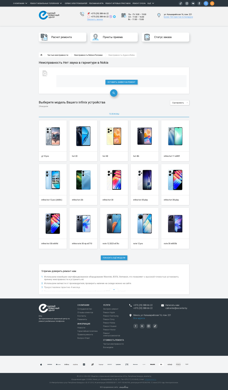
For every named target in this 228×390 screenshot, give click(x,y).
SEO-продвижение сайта (109, 387)
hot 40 (105, 156)
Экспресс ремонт (110, 309)
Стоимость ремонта (113, 340)
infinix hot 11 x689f (172, 156)
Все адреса (139, 318)
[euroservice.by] (41, 55)
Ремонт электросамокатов (111, 334)
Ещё (149, 3)
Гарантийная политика (87, 331)
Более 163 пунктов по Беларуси (178, 17)
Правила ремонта (85, 334)
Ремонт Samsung (110, 316)
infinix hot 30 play (140, 200)
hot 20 (74, 156)
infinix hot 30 (108, 200)
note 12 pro (138, 243)
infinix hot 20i (77, 200)
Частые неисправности (113, 344)
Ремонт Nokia (109, 323)
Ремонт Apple (109, 312)
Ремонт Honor (109, 330)
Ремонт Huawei (109, 326)
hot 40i (136, 156)
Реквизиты (82, 319)
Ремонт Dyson (139, 3)
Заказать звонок (95, 19)
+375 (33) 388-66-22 (100, 16)
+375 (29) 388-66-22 (100, 13)
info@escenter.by (150, 379)
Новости (81, 328)
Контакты (81, 316)
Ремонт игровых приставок (118, 3)
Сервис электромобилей (76, 3)
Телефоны (114, 114)
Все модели (108, 347)
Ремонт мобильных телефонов (44, 3)
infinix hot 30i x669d (49, 243)
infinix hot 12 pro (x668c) (51, 200)
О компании (18, 3)
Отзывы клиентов (85, 312)
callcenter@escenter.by (176, 308)
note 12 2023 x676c (111, 243)
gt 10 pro (45, 156)
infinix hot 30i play (171, 200)
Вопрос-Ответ (83, 338)
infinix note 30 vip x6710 (82, 243)
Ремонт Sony (109, 319)
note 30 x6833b (170, 243)
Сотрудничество (84, 309)
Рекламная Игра (96, 3)
